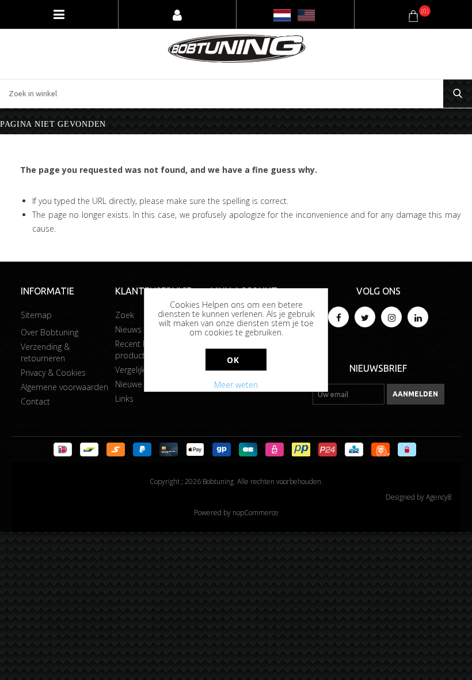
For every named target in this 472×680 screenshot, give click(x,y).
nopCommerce (256, 512)
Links (124, 398)
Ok (233, 359)
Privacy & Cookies (53, 372)
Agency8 (439, 497)
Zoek (124, 314)
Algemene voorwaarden (64, 386)
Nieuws (128, 329)
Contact (35, 401)
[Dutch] (282, 15)
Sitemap (36, 314)
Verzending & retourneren (45, 352)
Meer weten (236, 384)
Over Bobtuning (49, 332)
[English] (306, 15)
